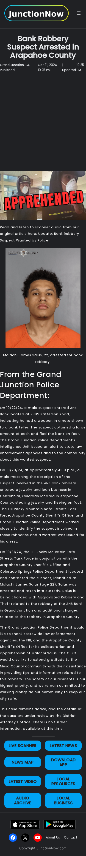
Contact (70, 837)
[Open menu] (79, 13)
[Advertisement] (43, 124)
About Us (53, 837)
